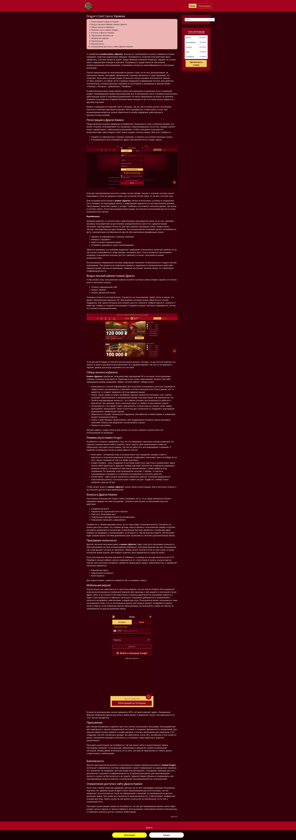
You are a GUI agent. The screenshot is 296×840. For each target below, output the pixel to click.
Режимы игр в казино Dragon (104, 30)
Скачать (166, 835)
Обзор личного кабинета (102, 27)
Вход (192, 6)
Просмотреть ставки (196, 63)
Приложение (97, 41)
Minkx (188, 38)
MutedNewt (191, 42)
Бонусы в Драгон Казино (102, 33)
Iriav (187, 52)
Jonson (189, 47)
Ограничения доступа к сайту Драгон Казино (112, 46)
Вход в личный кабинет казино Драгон (109, 24)
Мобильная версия (100, 38)
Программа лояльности (102, 35)
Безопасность (97, 44)
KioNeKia (190, 56)
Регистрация (129, 835)
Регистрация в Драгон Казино (105, 21)
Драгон (149, 827)
